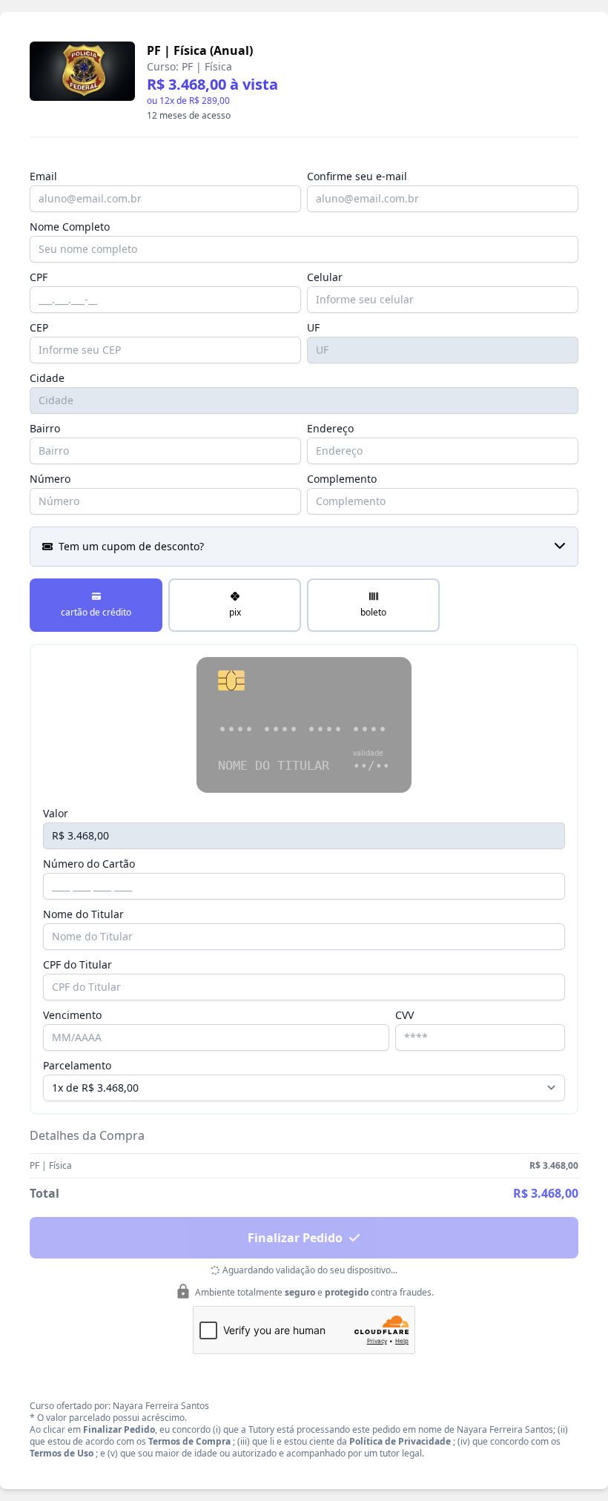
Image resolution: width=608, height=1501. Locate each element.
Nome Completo (70, 227)
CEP (39, 327)
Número (50, 479)
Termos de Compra (189, 1441)
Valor (55, 813)
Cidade (47, 378)
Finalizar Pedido (295, 1238)
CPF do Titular (77, 964)
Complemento (342, 479)
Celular (325, 277)
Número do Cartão (89, 864)
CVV (404, 1015)
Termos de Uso (61, 1453)
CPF (38, 277)
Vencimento (72, 1015)
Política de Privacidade (400, 1441)
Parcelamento (77, 1065)
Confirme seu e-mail (357, 176)
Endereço (330, 428)
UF (313, 327)
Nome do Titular (83, 914)
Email (43, 176)
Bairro (45, 428)
